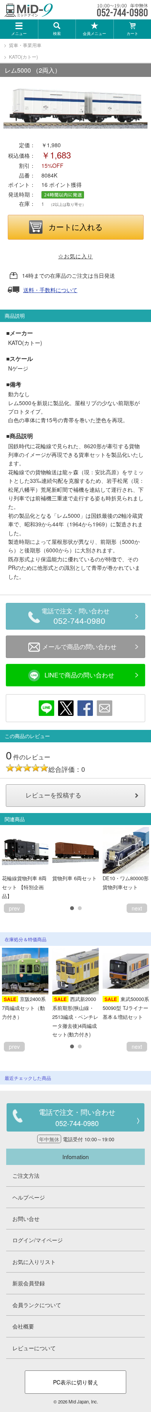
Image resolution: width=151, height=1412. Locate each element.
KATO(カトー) (23, 56)
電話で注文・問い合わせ (75, 616)
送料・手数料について (50, 290)
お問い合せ (25, 1218)
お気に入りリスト (34, 1262)
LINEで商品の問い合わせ (79, 674)
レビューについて (34, 1348)
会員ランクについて (36, 1305)
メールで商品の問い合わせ (79, 646)
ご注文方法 (25, 1175)
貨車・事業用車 (25, 45)
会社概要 (23, 1326)
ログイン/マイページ (37, 1240)
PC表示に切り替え (75, 1382)
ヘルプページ (28, 1197)
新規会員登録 (28, 1283)
